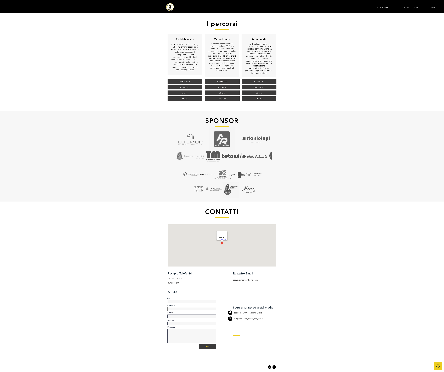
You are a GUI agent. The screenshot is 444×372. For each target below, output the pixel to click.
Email (169, 313)
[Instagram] (230, 318)
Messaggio (171, 327)
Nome (169, 298)
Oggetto (170, 320)
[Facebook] (230, 312)
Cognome (171, 305)
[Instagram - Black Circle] (269, 367)
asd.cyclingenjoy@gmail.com (245, 280)
